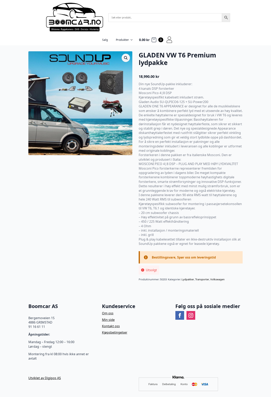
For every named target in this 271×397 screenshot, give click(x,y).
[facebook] (179, 315)
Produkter (122, 40)
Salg (105, 40)
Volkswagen (217, 279)
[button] (126, 58)
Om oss (107, 313)
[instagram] (190, 315)
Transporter (202, 279)
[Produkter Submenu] (132, 39)
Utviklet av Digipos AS (44, 378)
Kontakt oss (111, 326)
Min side (108, 320)
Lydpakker (188, 279)
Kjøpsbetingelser (114, 332)
